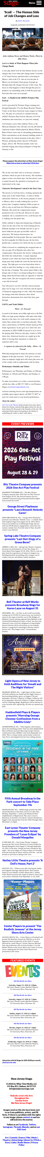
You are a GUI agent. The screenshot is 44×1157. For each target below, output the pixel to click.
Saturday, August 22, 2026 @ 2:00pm (23, 985)
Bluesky (25, 1127)
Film (28, 1137)
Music (34, 1137)
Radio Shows (24, 1142)
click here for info (9, 1062)
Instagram (8, 1127)
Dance (22, 1137)
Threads (17, 1127)
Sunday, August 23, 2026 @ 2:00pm (22, 1013)
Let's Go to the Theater (10, 405)
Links (14, 1142)
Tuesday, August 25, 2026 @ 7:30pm (22, 1028)
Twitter (32, 1124)
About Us (28, 1140)
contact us (28, 1117)
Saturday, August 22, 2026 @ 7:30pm (23, 999)
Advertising (17, 1140)
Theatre (6, 1140)
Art (6, 1137)
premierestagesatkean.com (19, 387)
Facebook (23, 1124)
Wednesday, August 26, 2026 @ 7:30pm (22, 1042)
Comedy (13, 1137)
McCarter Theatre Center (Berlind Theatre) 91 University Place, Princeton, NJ (22, 988)
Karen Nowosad (23, 21)
